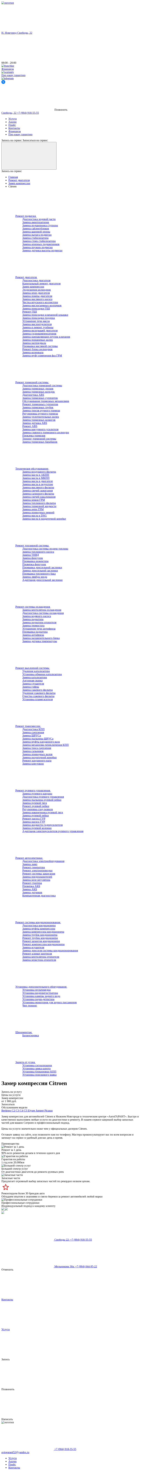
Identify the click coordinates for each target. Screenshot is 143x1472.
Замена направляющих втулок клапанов (46, 336)
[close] (29, 156)
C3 (18, 1110)
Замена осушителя (33, 947)
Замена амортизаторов (35, 222)
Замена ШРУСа (31, 735)
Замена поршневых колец (37, 339)
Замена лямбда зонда (34, 576)
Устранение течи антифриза (38, 628)
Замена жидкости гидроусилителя (42, 824)
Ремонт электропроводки (37, 870)
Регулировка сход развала (37, 809)
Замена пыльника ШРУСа (37, 738)
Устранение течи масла (36, 321)
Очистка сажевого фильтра (38, 696)
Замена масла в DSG (34, 515)
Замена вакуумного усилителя (40, 429)
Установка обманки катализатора (42, 674)
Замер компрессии (33, 286)
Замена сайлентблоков (35, 228)
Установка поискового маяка (39, 1074)
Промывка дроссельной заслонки (42, 567)
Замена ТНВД (30, 554)
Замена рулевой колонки (37, 828)
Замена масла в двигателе (37, 481)
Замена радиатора (32, 619)
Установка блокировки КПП (39, 1071)
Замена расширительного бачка (41, 638)
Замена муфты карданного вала (41, 741)
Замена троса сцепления (36, 748)
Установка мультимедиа (36, 989)
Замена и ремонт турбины (37, 327)
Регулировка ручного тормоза (40, 413)
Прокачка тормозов (33, 435)
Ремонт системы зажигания (38, 873)
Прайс (12, 125)
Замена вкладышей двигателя (40, 330)
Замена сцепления (33, 732)
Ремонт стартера (32, 883)
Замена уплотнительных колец (40, 416)
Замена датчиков (32, 892)
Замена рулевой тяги (34, 803)
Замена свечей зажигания (37, 490)
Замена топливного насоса (38, 551)
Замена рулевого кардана (37, 793)
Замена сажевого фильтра (37, 689)
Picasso (48, 1110)
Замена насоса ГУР (33, 821)
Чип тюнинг (29, 1005)
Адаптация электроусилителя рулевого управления (52, 831)
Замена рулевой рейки (35, 815)
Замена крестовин (33, 763)
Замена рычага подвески (37, 234)
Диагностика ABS (33, 394)
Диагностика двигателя (36, 280)
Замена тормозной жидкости (39, 506)
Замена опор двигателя (36, 292)
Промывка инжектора (35, 561)
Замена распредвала (34, 343)
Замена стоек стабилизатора (39, 241)
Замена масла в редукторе (37, 484)
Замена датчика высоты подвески (42, 250)
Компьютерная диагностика (39, 895)
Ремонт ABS (29, 426)
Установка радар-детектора (38, 999)
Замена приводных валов (37, 754)
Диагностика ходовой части (39, 219)
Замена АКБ (29, 889)
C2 (14, 1110)
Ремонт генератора (33, 867)
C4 (22, 1110)
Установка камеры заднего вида (41, 996)
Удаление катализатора (36, 671)
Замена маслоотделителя (37, 324)
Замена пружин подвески (37, 247)
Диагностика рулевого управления (43, 796)
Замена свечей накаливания (38, 496)
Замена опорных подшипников (40, 244)
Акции (12, 121)
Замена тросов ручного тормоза (41, 410)
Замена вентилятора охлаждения (41, 609)
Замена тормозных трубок (37, 407)
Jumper (40, 1110)
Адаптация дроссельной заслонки (42, 579)
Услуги (12, 118)
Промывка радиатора (35, 631)
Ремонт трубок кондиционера (40, 938)
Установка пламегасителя (37, 699)
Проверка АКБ (31, 886)
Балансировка (30, 1035)
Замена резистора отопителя (39, 959)
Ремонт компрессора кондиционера (43, 944)
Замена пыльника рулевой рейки (41, 799)
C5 (26, 1110)
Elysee (32, 1110)
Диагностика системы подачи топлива (45, 548)
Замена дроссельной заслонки (40, 570)
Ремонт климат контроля (37, 953)
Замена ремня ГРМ (33, 499)
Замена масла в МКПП (36, 478)
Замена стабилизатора (35, 237)
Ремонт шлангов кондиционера (41, 941)
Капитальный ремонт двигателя (41, 283)
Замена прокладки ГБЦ (36, 308)
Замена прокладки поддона (38, 317)
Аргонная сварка (32, 680)
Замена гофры (30, 686)
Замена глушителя (33, 683)
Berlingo (6, 1110)
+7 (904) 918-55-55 (20, 112)
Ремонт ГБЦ (29, 311)
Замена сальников (33, 751)
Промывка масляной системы (40, 346)
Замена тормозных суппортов (40, 397)
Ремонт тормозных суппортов (40, 404)
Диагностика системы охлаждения (43, 613)
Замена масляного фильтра (38, 487)
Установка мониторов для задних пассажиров (49, 1002)
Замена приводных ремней (38, 512)
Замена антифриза (33, 634)
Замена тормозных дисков (37, 388)
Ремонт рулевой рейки (35, 806)
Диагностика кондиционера (39, 925)
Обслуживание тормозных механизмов (45, 401)
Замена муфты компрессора (38, 928)
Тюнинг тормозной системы (39, 438)
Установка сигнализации (37, 1065)
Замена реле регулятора (36, 879)
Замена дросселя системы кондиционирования (50, 950)
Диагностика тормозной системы (42, 385)
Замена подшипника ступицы (40, 225)
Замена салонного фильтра (38, 493)
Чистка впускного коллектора (40, 302)
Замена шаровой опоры (36, 231)
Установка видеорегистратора (40, 992)
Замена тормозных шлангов (38, 419)
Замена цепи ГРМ (33, 509)
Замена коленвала (32, 352)
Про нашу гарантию (20, 134)
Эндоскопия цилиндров (36, 289)
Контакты (14, 128)
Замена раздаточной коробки (39, 757)
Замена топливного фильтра (39, 503)
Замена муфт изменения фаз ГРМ (42, 355)
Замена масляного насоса (37, 299)
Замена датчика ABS (34, 423)
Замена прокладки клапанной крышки (45, 314)
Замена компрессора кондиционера (43, 931)
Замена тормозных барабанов (39, 441)
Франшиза (14, 131)
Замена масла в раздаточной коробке (44, 518)
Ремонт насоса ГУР (33, 818)
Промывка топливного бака (39, 573)
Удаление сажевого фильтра (38, 693)
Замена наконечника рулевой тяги (42, 812)
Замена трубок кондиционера (39, 934)
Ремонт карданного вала (36, 760)
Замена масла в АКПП (35, 474)
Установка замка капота (36, 1068)
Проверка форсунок (34, 564)
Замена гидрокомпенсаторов (39, 333)
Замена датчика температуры (39, 641)
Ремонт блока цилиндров (37, 349)
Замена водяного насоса (36, 616)
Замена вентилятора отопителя (40, 956)
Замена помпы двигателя (37, 296)
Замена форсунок (32, 558)
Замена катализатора (34, 677)
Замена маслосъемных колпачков (42, 305)
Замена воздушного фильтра (39, 471)
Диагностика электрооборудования (43, 861)
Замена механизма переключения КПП (45, 744)
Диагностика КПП (33, 729)
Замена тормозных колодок (38, 391)
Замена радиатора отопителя (39, 622)
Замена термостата (33, 625)
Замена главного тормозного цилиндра (45, 432)
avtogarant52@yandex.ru (15, 1452)
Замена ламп (29, 864)
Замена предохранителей (37, 876)
